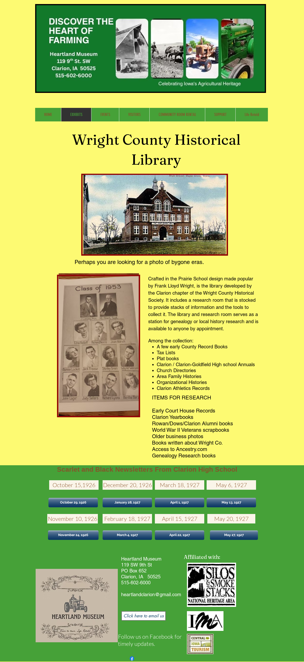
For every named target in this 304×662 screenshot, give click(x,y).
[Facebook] (132, 659)
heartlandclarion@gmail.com (151, 594)
